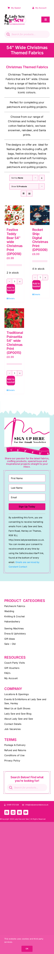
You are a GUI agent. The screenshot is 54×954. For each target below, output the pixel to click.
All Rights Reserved (38, 819)
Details (11, 298)
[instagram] (19, 812)
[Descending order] (42, 178)
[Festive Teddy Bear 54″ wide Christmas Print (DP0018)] (14, 215)
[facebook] (6, 812)
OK (27, 948)
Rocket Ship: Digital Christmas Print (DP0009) (40, 240)
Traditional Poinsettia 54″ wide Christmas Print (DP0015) (15, 343)
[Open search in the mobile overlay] (27, 34)
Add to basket (11, 289)
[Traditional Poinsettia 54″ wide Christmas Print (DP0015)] (14, 318)
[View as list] (29, 193)
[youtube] (25, 812)
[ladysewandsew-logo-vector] (15, 15)
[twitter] (13, 812)
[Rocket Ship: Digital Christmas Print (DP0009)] (40, 215)
